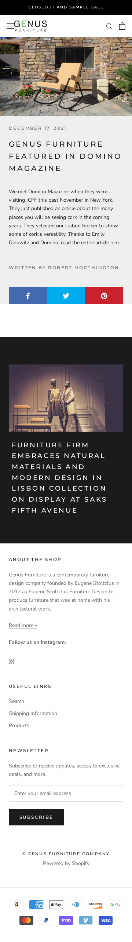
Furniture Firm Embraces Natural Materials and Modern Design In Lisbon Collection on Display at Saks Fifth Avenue (59, 477)
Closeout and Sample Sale (66, 7)
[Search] (109, 26)
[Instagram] (11, 661)
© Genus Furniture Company (66, 853)
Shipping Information (33, 713)
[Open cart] (122, 26)
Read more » (23, 625)
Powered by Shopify (66, 863)
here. (115, 242)
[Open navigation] (10, 26)
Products (19, 725)
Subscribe (36, 817)
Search (16, 701)
